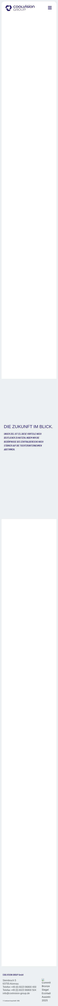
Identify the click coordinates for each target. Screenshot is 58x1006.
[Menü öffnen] (50, 7)
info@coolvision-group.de (16, 993)
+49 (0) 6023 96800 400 (23, 987)
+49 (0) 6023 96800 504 (23, 990)
